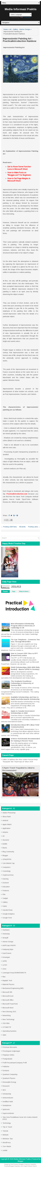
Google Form (7, 918)
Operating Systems (9, 1031)
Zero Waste (7, 1146)
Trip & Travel (7, 1127)
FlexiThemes (14, 1164)
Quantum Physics (9, 1078)
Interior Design (24, 29)
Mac (4, 977)
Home (6, 29)
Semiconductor (8, 1098)
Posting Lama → (34, 527)
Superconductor (8, 1113)
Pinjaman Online (8, 1055)
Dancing (5, 879)
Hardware (6, 930)
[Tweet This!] (11, 515)
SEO (4, 1090)
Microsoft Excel (8, 996)
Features (6, 890)
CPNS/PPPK (7, 859)
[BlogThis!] (7, 520)
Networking (7, 1015)
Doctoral (6, 883)
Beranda (22, 527)
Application (6, 828)
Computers (6, 867)
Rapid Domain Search (30, 1166)
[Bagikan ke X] (9, 520)
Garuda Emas (8, 910)
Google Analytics (9, 914)
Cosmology (7, 871)
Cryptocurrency (8, 875)
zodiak (5, 1150)
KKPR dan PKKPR (9, 945)
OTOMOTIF (7, 1027)
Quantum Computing (10, 1074)
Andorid (5, 820)
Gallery (15, 29)
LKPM (5, 961)
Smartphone (7, 1105)
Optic (4, 1035)
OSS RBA (6, 1023)
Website (5, 1135)
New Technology (8, 1019)
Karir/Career (7, 953)
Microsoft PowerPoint (10, 1004)
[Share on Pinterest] (17, 515)
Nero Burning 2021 (9, 1011)
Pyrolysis (6, 1070)
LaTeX (5, 965)
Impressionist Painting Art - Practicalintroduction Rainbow (19, 39)
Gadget (5, 898)
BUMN (5, 844)
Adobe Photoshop (9, 813)
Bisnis (5, 848)
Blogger (5, 855)
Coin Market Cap (9, 863)
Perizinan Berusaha (10, 1047)
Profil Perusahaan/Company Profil (15, 1063)
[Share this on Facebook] (9, 515)
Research (6, 1086)
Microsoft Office (8, 1000)
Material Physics (8, 984)
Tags (13, 591)
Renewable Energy (9, 1082)
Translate (27, 17)
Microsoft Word (8, 1008)
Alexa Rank (7, 817)
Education (6, 887)
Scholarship (7, 1094)
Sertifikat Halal (8, 1101)
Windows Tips (8, 1139)
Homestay (6, 934)
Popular (5, 591)
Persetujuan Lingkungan (11, 1051)
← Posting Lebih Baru (9, 527)
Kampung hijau (8, 949)
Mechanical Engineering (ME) (13, 988)
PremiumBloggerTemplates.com (13, 1166)
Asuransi (6, 840)
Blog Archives (23, 591)
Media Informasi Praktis (20, 9)
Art (10, 29)
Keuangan (6, 957)
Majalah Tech (7, 980)
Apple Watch (7, 824)
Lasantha (33, 1164)
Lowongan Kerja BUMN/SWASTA (14, 973)
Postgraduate (7, 1059)
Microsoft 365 (7, 992)
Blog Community (8, 852)
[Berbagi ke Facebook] (11, 520)
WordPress (7, 1142)
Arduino (5, 832)
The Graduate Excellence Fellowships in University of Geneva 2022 (22, 683)
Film (4, 894)
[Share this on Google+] (14, 515)
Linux (4, 969)
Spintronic (6, 1109)
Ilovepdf (5, 938)
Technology (7, 1123)
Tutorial (5, 1131)
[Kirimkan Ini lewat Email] (5, 520)
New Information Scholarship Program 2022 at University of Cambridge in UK (23, 626)
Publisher (6, 1066)
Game (5, 906)
